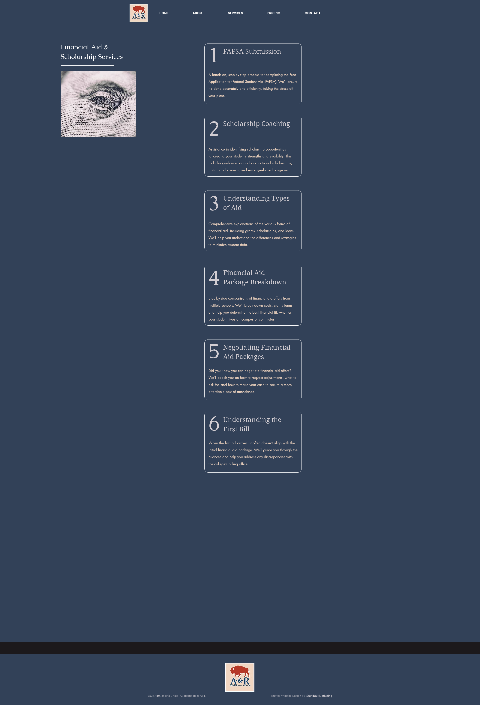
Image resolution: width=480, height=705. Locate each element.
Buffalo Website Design (286, 696)
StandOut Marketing (319, 696)
